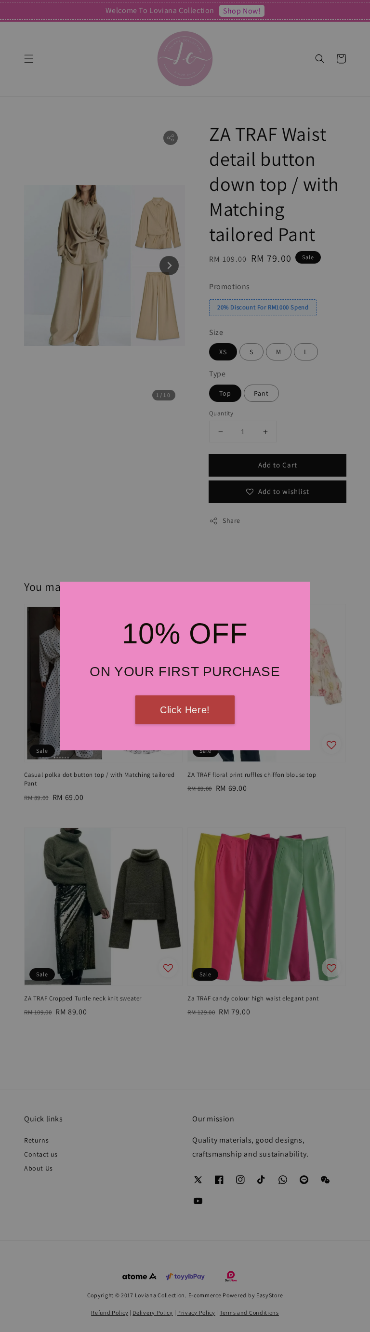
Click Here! (185, 710)
